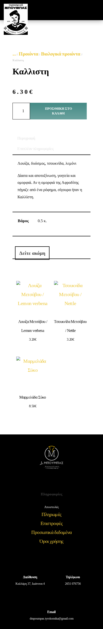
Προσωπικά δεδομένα (51, 532)
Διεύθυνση (30, 577)
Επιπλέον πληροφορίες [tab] (35, 149)
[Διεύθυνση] (30, 562)
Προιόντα (28, 53)
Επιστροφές (51, 523)
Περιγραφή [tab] (26, 138)
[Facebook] (45, 481)
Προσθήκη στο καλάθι (58, 111)
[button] (76, 10)
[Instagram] (58, 481)
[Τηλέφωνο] (73, 562)
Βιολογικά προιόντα (60, 53)
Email (51, 612)
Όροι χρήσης (51, 541)
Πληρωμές (51, 514)
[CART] (85, 9)
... (14, 53)
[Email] (51, 596)
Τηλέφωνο (73, 577)
